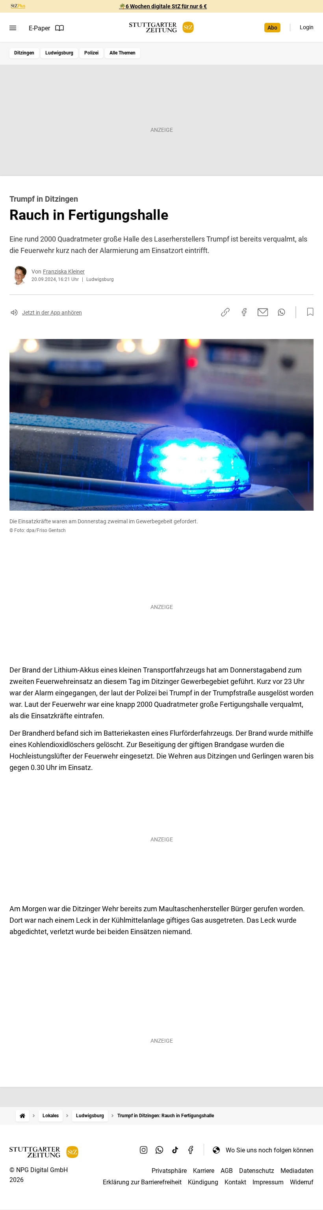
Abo (272, 27)
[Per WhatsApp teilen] (281, 312)
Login (307, 27)
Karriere (203, 1170)
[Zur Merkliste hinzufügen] (308, 312)
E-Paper (39, 28)
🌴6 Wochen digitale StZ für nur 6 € (163, 6)
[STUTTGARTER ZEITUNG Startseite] (161, 27)
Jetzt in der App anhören (52, 312)
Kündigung (203, 1182)
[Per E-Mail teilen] (263, 312)
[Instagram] (143, 1150)
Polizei (91, 53)
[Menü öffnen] (12, 28)
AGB (227, 1170)
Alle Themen (123, 53)
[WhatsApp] (159, 1150)
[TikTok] (175, 1150)
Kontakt (235, 1182)
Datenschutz (256, 1170)
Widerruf (302, 1182)
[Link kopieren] (225, 312)
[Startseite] (22, 1116)
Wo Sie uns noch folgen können (270, 1150)
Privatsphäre (169, 1170)
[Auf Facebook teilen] (244, 312)
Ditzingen (24, 53)
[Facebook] (191, 1150)
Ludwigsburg (59, 53)
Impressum (268, 1182)
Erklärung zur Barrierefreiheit (142, 1182)
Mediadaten (297, 1170)
